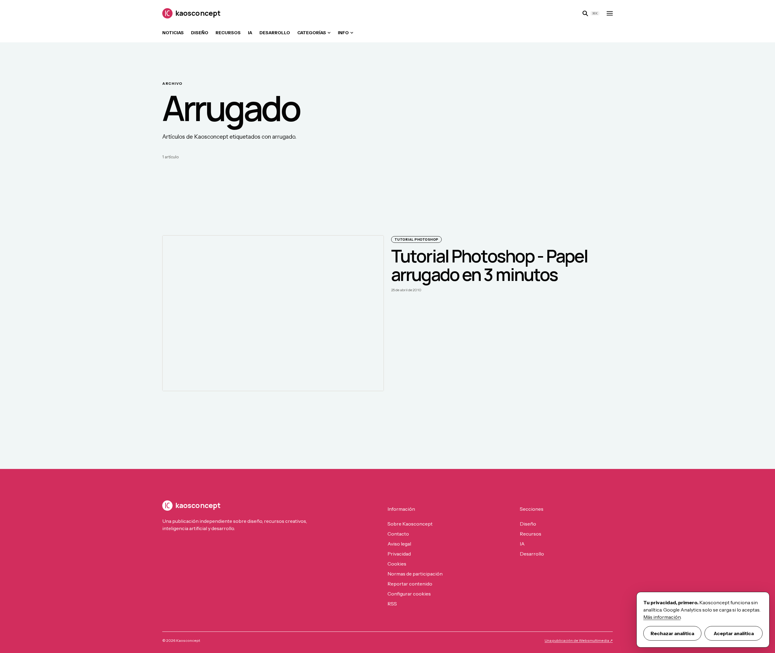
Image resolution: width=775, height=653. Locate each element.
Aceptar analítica (734, 633)
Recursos (228, 32)
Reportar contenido (410, 584)
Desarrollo (274, 32)
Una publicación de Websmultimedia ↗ (579, 640)
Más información (662, 617)
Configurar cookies (409, 594)
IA (250, 32)
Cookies (397, 564)
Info (343, 32)
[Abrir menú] (610, 13)
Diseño (199, 32)
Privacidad (399, 554)
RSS (392, 604)
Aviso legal (399, 544)
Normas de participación (415, 574)
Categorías (311, 32)
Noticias (173, 32)
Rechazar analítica (672, 633)
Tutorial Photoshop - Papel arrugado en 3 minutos (489, 265)
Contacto (398, 534)
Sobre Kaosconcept (410, 524)
